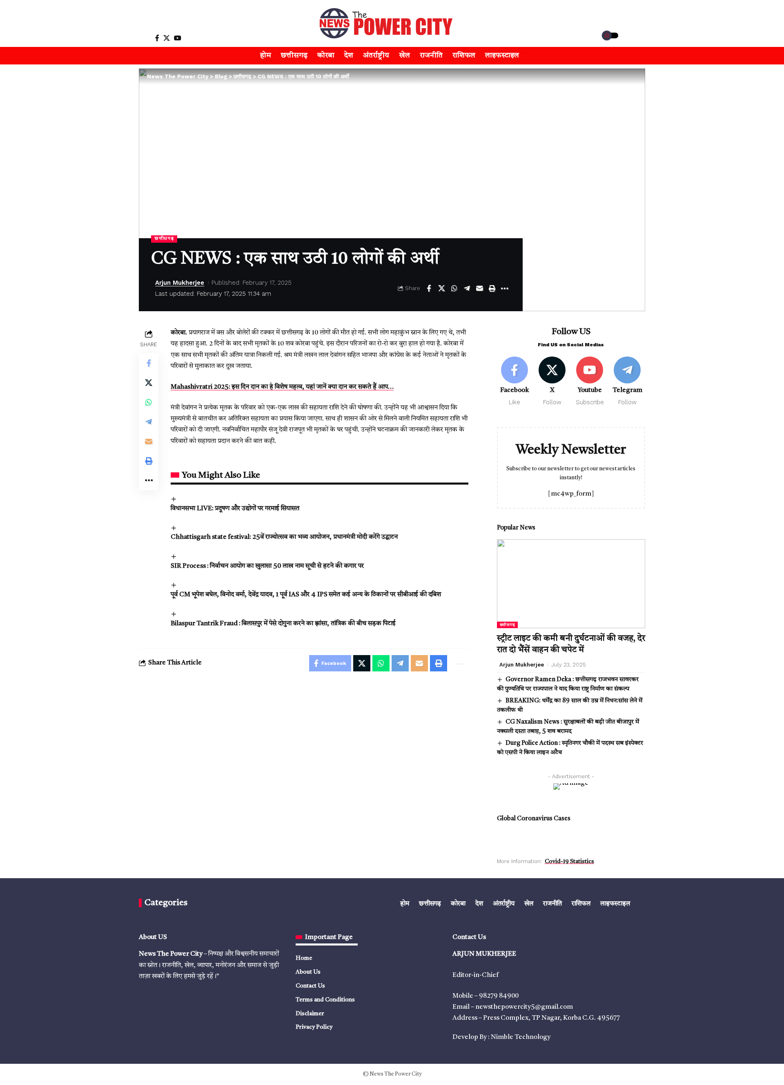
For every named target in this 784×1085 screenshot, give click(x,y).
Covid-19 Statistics (569, 861)
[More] (504, 288)
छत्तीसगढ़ (164, 238)
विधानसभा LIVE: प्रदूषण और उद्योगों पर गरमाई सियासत (235, 508)
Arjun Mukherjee (179, 282)
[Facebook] (157, 38)
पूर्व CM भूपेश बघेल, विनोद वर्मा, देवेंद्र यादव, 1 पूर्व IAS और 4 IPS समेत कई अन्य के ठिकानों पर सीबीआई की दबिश (306, 594)
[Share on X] (441, 288)
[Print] (492, 288)
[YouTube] (177, 38)
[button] (137, 38)
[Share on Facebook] (428, 288)
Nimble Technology (520, 1037)
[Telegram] (627, 381)
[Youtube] (590, 381)
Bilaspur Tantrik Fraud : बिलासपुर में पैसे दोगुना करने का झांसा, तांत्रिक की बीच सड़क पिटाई (283, 623)
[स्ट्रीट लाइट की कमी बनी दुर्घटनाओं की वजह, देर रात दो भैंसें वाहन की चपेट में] (571, 583)
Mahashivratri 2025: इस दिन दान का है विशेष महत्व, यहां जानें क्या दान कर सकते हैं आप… (282, 387)
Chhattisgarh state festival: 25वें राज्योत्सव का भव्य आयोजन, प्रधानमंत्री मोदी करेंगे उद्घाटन (284, 537)
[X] (166, 38)
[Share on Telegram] (466, 288)
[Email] (479, 288)
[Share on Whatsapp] (454, 288)
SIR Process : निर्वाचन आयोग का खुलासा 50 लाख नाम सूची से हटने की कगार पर (267, 566)
